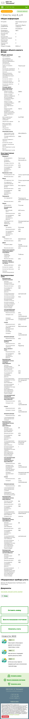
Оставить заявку (16, 675)
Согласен (5, 716)
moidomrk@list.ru (14, 698)
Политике (10, 714)
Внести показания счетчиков (16, 680)
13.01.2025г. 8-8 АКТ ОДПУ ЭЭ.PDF (12, 592)
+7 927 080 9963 (14, 696)
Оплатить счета (16, 684)
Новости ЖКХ (9, 636)
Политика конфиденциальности (14, 691)
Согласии (16, 714)
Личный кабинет (22, 11)
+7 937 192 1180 (9, 7)
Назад (5, 596)
